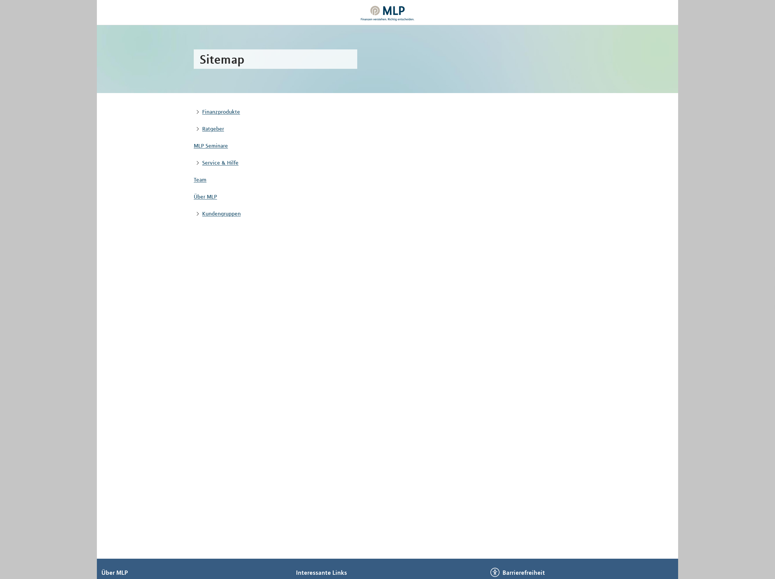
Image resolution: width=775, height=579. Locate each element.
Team (200, 179)
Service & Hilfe (220, 162)
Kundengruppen (221, 213)
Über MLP (205, 196)
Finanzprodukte (221, 112)
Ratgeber (213, 129)
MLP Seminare (211, 145)
